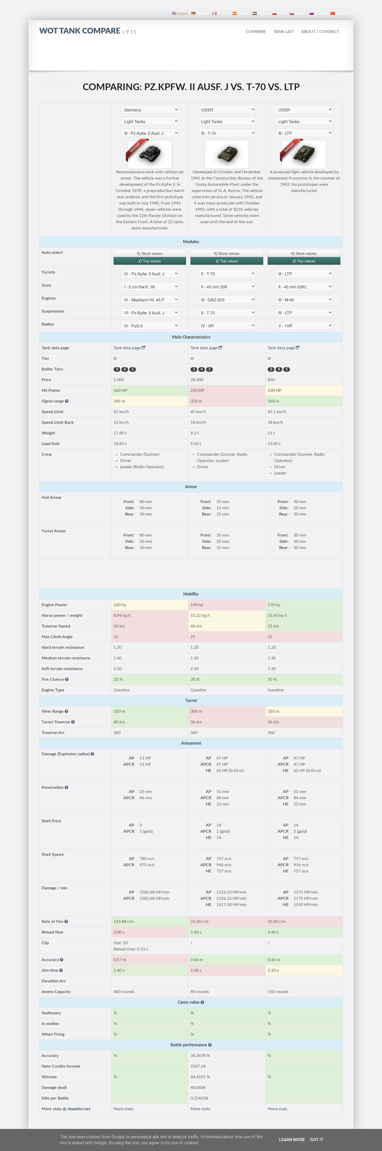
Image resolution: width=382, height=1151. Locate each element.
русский (320, 14)
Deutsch (202, 14)
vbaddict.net (78, 1109)
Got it (317, 1139)
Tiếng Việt (343, 14)
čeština (300, 14)
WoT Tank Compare (87, 31)
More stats (123, 1109)
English (182, 14)
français (223, 14)
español (243, 14)
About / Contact (320, 32)
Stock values (151, 253)
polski (281, 14)
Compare (256, 32)
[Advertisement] (191, 56)
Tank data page (128, 348)
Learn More (292, 1139)
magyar (263, 14)
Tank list (283, 32)
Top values (151, 260)
